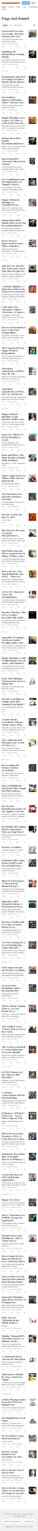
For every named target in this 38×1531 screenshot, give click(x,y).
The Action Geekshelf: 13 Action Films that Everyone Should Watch (14, 1050)
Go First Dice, (6, 520)
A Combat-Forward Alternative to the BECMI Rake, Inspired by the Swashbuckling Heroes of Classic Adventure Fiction (14, 601)
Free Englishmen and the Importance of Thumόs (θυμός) (13, 182)
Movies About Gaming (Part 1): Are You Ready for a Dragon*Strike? (13, 1009)
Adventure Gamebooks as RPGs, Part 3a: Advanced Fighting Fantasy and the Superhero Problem (13, 392)
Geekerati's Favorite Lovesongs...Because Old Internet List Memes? (13, 34)
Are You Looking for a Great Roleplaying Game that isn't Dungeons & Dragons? (14, 945)
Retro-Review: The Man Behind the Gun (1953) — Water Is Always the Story (12, 574)
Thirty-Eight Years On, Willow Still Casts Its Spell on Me (14, 478)
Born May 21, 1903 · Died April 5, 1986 (14, 464)
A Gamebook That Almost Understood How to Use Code (12, 316)
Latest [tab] (5, 25)
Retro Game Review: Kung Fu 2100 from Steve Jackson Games (13, 1259)
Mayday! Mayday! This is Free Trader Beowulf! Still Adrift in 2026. (14, 615)
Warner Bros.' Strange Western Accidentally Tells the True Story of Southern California (13, 580)
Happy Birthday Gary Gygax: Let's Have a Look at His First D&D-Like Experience (14, 120)
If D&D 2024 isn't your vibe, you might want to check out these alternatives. (13, 951)
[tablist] (12, 25)
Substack (8, 1527)
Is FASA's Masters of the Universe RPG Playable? (12, 1075)
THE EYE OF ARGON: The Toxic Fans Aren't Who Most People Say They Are (13, 269)
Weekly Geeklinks (11, 847)
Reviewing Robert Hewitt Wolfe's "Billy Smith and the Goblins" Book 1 (13, 1035)
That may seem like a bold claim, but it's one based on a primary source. (13, 127)
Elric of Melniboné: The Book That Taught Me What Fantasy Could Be (14, 788)
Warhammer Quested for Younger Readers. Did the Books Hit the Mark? (13, 79)
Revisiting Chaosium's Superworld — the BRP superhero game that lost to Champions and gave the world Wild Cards (14, 250)
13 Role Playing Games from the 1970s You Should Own (14, 1402)
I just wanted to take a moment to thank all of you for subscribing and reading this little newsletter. (14, 1224)
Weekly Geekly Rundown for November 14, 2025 (12, 1454)
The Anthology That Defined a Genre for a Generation (12, 774)
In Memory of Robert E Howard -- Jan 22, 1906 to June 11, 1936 (13, 1116)
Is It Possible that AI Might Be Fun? (12, 708)
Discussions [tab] (18, 25)
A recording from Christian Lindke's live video (11, 869)
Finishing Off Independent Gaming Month (13, 54)
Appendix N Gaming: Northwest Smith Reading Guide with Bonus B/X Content (13, 640)
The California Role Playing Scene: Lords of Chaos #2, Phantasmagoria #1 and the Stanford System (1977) (13, 743)
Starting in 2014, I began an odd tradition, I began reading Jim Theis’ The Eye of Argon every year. (13, 275)
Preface (4, 1326)
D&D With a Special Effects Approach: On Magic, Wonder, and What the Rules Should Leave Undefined (14, 554)
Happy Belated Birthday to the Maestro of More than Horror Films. (13, 417)
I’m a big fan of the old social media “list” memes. (12, 40)
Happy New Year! (11, 1200)
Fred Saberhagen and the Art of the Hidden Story (13, 503)
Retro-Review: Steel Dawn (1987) (12, 1471)
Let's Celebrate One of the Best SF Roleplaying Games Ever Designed (14, 621)
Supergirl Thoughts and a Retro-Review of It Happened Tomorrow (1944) (14, 1300)
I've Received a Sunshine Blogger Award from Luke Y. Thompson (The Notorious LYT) (14, 1384)
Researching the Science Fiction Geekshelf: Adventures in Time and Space (12, 768)
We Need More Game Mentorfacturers (13, 1437)
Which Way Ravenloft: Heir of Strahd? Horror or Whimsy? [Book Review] (13, 1157)
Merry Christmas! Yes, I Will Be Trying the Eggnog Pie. (13, 1218)
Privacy (24, 1514)
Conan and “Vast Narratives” (12, 1496)
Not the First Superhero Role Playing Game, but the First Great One (14, 209)
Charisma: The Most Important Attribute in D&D (13, 688)
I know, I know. (7, 1441)
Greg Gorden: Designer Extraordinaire (10, 995)
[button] (3, 7)
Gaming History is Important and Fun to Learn (14, 836)
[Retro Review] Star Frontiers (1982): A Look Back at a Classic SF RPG (14, 1136)
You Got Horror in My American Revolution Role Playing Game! (13, 1279)
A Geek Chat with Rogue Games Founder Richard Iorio (13, 1286)
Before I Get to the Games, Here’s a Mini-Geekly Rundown (14, 147)
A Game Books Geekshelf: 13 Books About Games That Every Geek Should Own (12, 722)
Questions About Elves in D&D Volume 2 (13, 1245)
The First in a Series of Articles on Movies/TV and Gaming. (14, 1015)
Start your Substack (13, 1521)
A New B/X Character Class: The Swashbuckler (13, 594)
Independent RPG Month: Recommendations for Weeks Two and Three (14, 141)
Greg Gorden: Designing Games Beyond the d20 (11, 988)
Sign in (33, 3)
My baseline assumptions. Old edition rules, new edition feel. (13, 336)
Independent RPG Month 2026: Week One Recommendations (14, 223)
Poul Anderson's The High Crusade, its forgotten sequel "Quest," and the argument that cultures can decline (13, 188)
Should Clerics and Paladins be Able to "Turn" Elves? (12, 1238)
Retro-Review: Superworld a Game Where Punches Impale (12, 243)
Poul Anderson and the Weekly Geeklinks (13, 969)
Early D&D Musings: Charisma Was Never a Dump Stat (13, 681)
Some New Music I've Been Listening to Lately (13, 437)
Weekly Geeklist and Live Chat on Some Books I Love (13, 925)
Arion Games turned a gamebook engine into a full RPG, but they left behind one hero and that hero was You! (14, 398)
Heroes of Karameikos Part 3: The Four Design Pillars (14, 330)
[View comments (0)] (11, 67)
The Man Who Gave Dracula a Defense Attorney (12, 497)
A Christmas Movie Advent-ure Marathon (13, 1358)
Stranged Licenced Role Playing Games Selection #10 (13, 1081)
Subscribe (25, 3)
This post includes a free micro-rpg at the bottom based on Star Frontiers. (13, 1143)
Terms (31, 1514)
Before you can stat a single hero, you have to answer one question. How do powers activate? (14, 378)
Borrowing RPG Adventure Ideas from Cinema (13, 161)
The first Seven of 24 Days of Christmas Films (12, 1363)
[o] (32, 863)
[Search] (34, 25)
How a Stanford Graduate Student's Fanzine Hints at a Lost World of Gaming (13, 749)
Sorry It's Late (7, 1460)
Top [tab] (10, 25)
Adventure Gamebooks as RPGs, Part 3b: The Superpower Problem (13, 371)
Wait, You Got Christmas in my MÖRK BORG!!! (10, 1320)
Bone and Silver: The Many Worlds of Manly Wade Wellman (14, 458)
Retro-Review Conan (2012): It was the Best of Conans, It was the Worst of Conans (13, 1491)
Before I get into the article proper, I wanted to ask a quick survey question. (13, 910)
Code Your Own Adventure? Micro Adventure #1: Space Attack (13, 310)
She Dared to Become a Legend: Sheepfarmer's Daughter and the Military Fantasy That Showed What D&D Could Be (13, 533)
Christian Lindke (12, 44)
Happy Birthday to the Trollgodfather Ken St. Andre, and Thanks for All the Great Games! (14, 661)
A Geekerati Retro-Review (11, 484)
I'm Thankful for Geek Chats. (14, 1419)
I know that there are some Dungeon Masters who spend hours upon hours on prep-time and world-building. (13, 168)
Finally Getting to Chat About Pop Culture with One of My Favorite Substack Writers (14, 1102)
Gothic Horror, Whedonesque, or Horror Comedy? (13, 1163)
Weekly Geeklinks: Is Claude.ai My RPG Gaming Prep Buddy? (13, 702)
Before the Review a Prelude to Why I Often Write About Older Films (13, 1306)
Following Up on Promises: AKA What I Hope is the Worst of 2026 (14, 1184)
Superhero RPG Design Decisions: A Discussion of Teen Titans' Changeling (12, 904)
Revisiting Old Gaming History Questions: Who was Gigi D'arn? (14, 829)
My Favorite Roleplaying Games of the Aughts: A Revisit (14, 809)
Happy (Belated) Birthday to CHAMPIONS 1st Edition (11, 202)
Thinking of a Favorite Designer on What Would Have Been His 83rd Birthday (13, 890)
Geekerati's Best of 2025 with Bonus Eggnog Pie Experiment (12, 1177)
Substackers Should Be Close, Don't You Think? (12, 1377)
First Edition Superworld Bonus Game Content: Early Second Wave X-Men (13, 100)
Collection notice (19, 1516)
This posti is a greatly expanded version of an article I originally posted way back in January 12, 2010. (13, 815)
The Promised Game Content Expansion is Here (12, 106)
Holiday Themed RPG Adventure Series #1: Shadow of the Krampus (13, 1339)
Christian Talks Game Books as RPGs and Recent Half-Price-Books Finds (13, 863)
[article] (19, 39)
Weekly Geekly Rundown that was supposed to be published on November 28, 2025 (14, 974)
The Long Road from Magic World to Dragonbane (13, 351)
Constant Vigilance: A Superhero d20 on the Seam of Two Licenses (13, 289)
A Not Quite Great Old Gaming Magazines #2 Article (13, 1265)
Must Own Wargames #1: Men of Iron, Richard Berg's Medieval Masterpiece (13, 883)
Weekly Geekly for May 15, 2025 (12, 516)
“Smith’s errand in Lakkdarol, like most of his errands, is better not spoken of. (14, 647)
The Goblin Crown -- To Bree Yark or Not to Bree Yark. (14, 1029)
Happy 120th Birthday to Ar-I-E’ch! (12, 1122)
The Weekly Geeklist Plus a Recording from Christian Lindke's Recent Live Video (11, 931)
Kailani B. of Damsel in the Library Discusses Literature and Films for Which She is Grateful (13, 1424)
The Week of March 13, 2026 (12, 850)
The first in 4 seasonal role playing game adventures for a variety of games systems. (13, 1345)
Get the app (29, 1521)
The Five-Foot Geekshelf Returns (13, 1408)
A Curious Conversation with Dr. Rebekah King (13, 1095)
